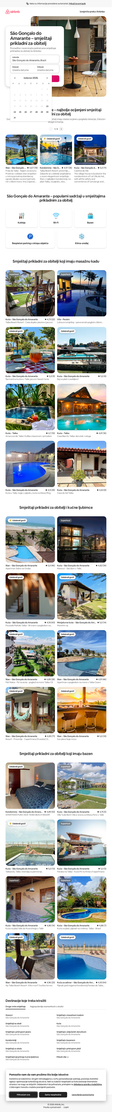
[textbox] (22, 70)
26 (25, 112)
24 (15, 112)
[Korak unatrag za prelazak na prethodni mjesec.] (15, 78)
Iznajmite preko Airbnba (92, 11)
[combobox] (34, 60)
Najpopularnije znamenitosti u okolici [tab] (46, 1006)
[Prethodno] (51, 129)
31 (15, 117)
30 (47, 112)
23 (47, 106)
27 (31, 112)
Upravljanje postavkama (83, 1094)
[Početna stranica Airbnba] (13, 11)
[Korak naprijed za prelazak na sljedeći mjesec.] (47, 78)
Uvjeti (66, 1107)
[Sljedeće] (61, 129)
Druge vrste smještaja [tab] (16, 1006)
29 (42, 112)
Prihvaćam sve (23, 1094)
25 (20, 112)
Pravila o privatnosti (52, 1107)
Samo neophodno (53, 1094)
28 (36, 112)
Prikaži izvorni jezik (77, 3)
